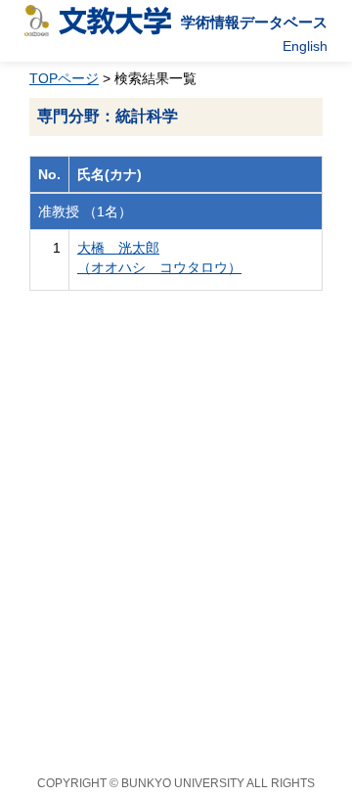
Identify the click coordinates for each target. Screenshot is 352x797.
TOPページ (64, 78)
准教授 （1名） (85, 211)
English (305, 46)
